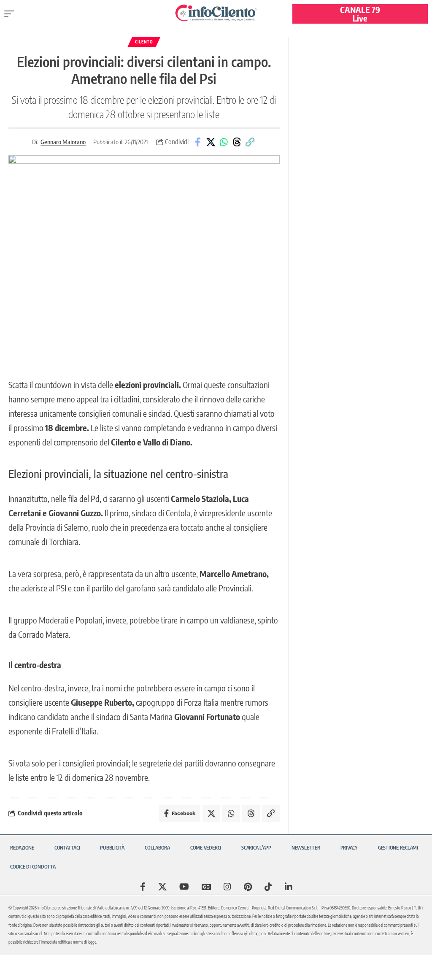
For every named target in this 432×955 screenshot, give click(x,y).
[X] (162, 886)
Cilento (144, 41)
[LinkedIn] (288, 886)
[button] (11, 14)
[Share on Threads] (237, 142)
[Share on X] (210, 142)
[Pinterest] (248, 886)
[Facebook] (143, 886)
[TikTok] (268, 886)
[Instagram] (227, 886)
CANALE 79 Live (360, 13)
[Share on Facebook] (197, 142)
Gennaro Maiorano (63, 142)
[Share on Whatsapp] (224, 142)
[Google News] (206, 886)
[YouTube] (184, 886)
